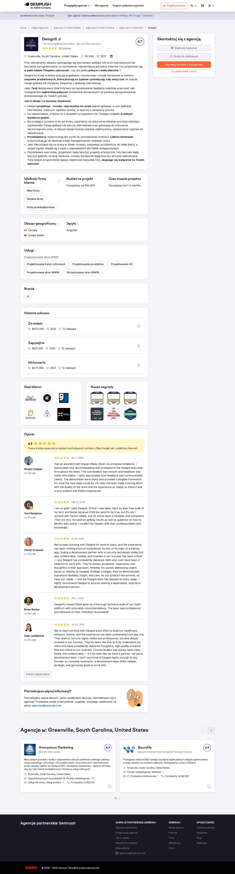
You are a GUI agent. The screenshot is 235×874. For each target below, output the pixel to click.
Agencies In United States (67, 27)
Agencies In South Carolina (100, 27)
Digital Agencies (40, 27)
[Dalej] (211, 730)
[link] (101, 6)
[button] (194, 6)
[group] (117, 763)
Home (23, 27)
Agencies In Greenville (131, 27)
